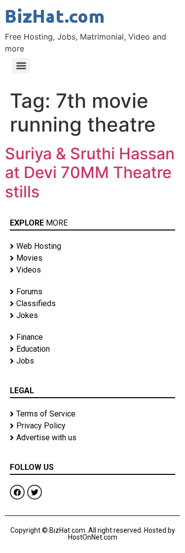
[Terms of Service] (92, 414)
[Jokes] (92, 316)
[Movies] (92, 258)
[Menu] (21, 65)
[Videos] (92, 270)
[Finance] (92, 337)
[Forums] (92, 292)
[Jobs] (92, 361)
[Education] (92, 349)
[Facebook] (17, 492)
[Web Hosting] (92, 246)
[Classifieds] (92, 304)
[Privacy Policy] (92, 426)
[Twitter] (34, 492)
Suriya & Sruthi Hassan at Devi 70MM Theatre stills (90, 172)
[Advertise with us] (92, 438)
